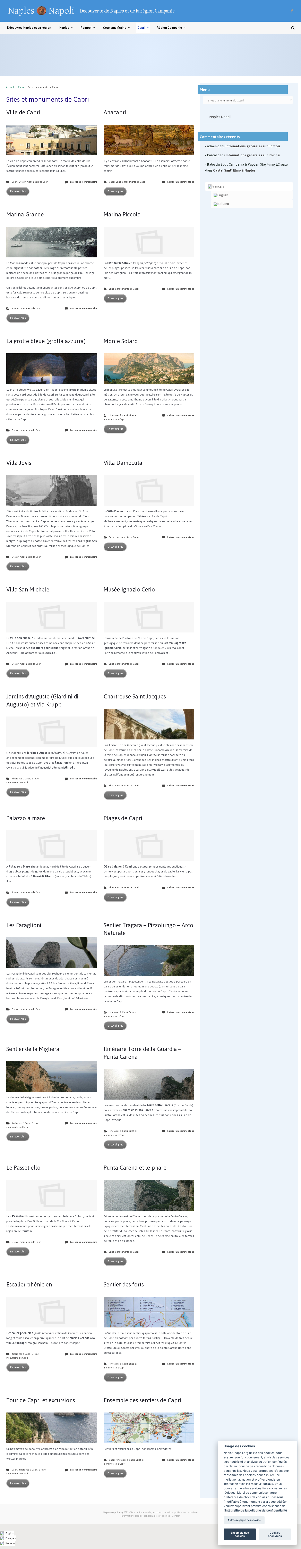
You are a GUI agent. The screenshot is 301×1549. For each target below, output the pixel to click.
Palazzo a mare (25, 818)
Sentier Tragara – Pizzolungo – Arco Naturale (148, 929)
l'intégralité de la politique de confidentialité (255, 1510)
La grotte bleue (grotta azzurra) (46, 341)
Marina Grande (25, 214)
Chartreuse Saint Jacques (135, 696)
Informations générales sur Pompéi (252, 146)
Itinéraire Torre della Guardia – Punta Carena (142, 1052)
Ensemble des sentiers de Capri (142, 1400)
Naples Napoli (220, 117)
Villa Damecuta (123, 462)
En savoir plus (18, 191)
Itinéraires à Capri (118, 415)
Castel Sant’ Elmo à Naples (234, 170)
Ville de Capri (23, 112)
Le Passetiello (23, 1167)
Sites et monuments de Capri (33, 182)
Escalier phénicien (29, 1284)
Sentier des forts (124, 1284)
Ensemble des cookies (240, 1534)
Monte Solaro (121, 341)
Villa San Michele (27, 589)
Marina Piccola (122, 214)
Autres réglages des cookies (244, 1520)
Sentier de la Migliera (32, 1048)
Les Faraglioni (23, 925)
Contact (176, 1516)
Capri (21, 87)
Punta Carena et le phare (135, 1167)
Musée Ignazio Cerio (129, 589)
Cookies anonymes (275, 1534)
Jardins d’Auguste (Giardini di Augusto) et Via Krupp (42, 700)
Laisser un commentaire (83, 182)
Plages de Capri (123, 818)
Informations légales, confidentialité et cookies (145, 1516)
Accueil (10, 87)
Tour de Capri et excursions (40, 1400)
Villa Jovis (18, 462)
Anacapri (115, 112)
